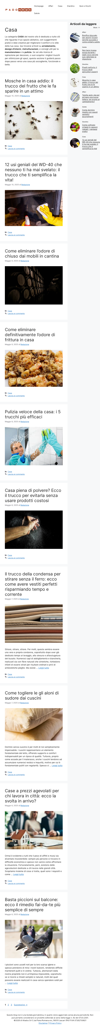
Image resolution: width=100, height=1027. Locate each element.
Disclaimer (43, 1023)
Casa (60, 6)
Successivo (20, 1005)
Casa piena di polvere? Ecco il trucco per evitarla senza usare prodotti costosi (33, 495)
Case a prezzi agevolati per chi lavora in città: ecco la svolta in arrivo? (32, 795)
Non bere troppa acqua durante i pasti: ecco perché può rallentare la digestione (90, 54)
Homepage (39, 6)
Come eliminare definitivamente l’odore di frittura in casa (30, 334)
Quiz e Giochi (85, 6)
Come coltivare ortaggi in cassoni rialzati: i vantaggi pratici (90, 128)
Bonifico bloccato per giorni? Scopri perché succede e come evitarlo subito (91, 38)
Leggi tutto (43, 668)
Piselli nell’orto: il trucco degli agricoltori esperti (90, 69)
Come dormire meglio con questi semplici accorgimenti (90, 113)
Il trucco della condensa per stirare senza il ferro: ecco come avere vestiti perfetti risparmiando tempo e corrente (33, 584)
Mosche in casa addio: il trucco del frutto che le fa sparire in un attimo (30, 86)
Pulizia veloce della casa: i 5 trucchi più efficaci (33, 414)
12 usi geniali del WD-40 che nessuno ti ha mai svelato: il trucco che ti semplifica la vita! (33, 172)
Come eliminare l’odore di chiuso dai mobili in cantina (32, 253)
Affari (50, 6)
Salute (37, 13)
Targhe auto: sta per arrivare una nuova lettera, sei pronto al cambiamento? (91, 98)
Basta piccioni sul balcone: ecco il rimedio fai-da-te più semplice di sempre (32, 904)
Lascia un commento (16, 149)
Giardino (71, 6)
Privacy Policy (55, 1023)
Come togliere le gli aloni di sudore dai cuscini (32, 695)
